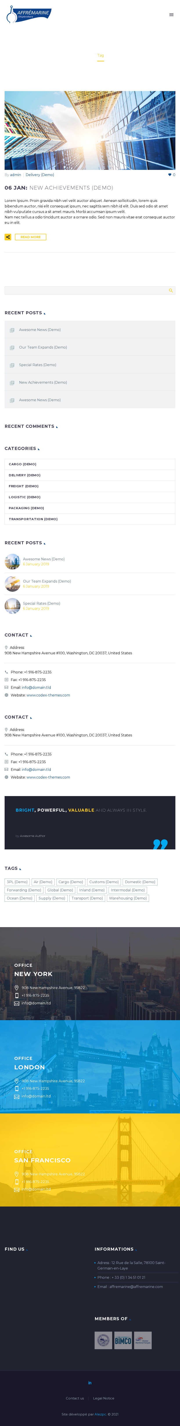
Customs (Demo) (104, 882)
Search (170, 290)
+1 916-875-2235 (38, 672)
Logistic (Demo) (25, 497)
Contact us (75, 1398)
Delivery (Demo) (40, 175)
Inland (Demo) (92, 890)
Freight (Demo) (24, 486)
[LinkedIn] (90, 1382)
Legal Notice (103, 1398)
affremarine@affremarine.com (136, 1287)
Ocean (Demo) (19, 898)
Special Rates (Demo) (37, 365)
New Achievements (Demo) (43, 382)
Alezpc (100, 1414)
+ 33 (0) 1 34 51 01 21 (128, 1277)
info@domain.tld (36, 687)
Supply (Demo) (52, 898)
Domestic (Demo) (140, 882)
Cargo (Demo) (22, 464)
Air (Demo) (43, 882)
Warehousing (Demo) (128, 898)
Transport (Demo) (87, 898)
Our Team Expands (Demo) (43, 347)
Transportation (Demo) (33, 519)
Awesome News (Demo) (40, 330)
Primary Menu (171, 14)
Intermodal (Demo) (128, 890)
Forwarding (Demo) (24, 890)
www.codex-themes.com (48, 695)
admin (15, 175)
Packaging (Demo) (26, 508)
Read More (31, 237)
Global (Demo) (60, 890)
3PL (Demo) (17, 882)
